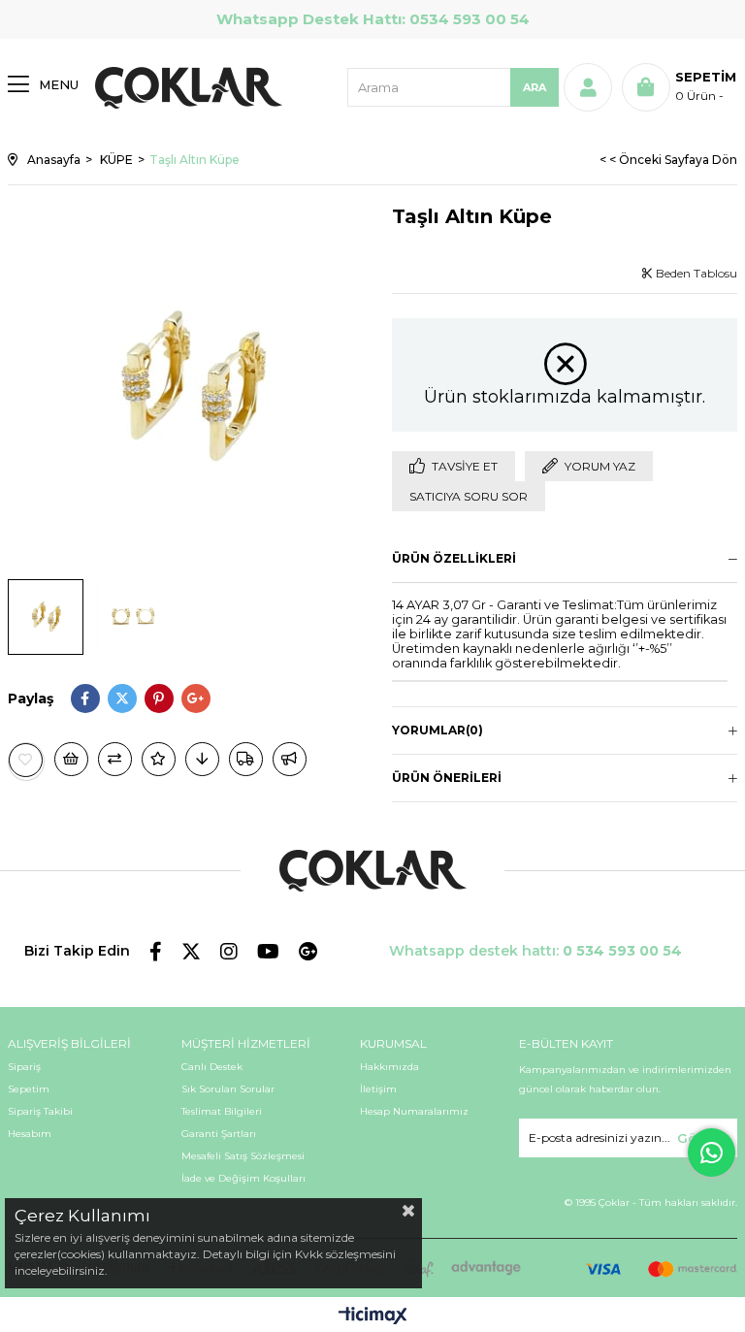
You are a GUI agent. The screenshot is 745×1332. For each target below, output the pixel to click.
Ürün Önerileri (447, 777)
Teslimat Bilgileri (221, 1111)
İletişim (378, 1089)
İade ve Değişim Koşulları (243, 1178)
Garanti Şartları (218, 1133)
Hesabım (29, 1133)
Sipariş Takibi (40, 1111)
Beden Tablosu (695, 273)
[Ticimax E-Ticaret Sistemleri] (373, 1317)
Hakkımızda (389, 1066)
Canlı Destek (212, 1066)
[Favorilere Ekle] (26, 760)
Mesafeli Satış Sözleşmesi (243, 1156)
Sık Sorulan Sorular (228, 1089)
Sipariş (24, 1066)
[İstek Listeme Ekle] (71, 759)
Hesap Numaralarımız (414, 1111)
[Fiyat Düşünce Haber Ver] (202, 759)
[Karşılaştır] (115, 759)
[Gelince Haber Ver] (290, 759)
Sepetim (28, 1089)
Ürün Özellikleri (454, 558)
